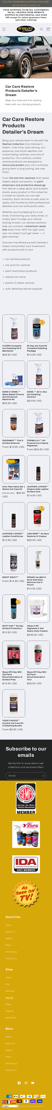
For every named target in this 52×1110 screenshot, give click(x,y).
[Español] (14, 1102)
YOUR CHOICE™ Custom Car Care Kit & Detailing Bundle (13, 723)
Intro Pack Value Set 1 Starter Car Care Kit (13, 488)
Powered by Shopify (37, 1106)
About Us (10, 932)
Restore (9, 998)
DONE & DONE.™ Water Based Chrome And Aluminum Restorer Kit (13, 395)
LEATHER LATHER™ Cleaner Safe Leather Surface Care (38, 489)
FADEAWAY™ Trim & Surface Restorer (13, 441)
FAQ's (8, 945)
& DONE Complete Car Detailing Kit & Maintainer (12, 348)
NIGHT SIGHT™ (10, 577)
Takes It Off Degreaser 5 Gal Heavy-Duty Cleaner (37, 628)
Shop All (10, 1011)
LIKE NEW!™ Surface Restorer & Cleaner (38, 535)
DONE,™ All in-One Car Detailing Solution (37, 394)
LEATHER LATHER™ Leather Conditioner (13, 535)
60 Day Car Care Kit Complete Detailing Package (37, 348)
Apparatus (11, 1018)
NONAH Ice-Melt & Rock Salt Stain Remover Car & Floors (36, 581)
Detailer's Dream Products (22, 1106)
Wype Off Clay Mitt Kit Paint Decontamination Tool (36, 676)
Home (8, 925)
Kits (7, 984)
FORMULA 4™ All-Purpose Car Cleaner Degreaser (38, 443)
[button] (3, 29)
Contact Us (11, 958)
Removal (10, 991)
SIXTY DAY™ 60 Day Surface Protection (12, 627)
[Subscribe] (43, 775)
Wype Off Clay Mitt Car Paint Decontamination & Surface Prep (12, 676)
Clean (8, 978)
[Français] (9, 1102)
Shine (8, 1004)
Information (11, 952)
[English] (4, 1102)
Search (9, 938)
